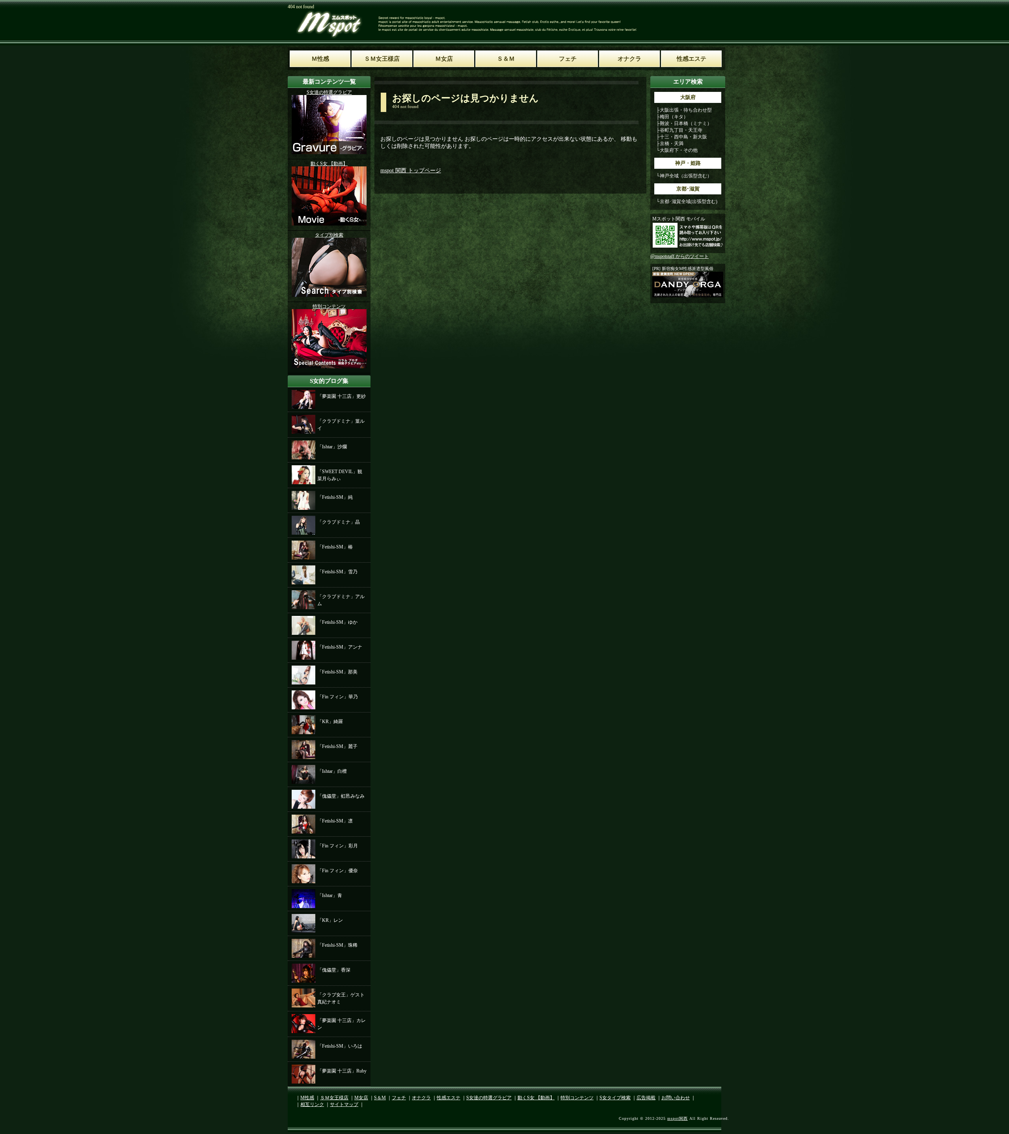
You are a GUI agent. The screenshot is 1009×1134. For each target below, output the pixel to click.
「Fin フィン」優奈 (337, 870)
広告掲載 (646, 1097)
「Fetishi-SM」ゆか (337, 622)
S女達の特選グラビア (489, 1097)
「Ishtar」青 (329, 895)
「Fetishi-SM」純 (335, 497)
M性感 (307, 1097)
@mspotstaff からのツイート (679, 256)
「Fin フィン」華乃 (337, 696)
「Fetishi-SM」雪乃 (337, 571)
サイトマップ (344, 1104)
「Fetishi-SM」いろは (339, 1046)
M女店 (361, 1097)
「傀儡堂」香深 (333, 970)
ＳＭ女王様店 (334, 1097)
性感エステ (448, 1097)
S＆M (380, 1097)
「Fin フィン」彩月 (337, 846)
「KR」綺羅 (330, 721)
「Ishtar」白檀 (332, 771)
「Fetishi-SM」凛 (335, 821)
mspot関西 (677, 1118)
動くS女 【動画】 (536, 1097)
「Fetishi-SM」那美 (337, 672)
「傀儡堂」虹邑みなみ (341, 796)
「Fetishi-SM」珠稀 (337, 945)
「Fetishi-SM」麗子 (337, 746)
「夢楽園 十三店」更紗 (341, 396)
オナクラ (421, 1097)
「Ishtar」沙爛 (332, 446)
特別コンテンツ (577, 1097)
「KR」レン (330, 920)
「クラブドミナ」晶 (338, 522)
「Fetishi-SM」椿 (335, 547)
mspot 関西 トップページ (410, 170)
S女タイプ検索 (615, 1097)
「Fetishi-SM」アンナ (339, 647)
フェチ (399, 1097)
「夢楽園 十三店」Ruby (342, 1071)
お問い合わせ (675, 1097)
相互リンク (312, 1104)
